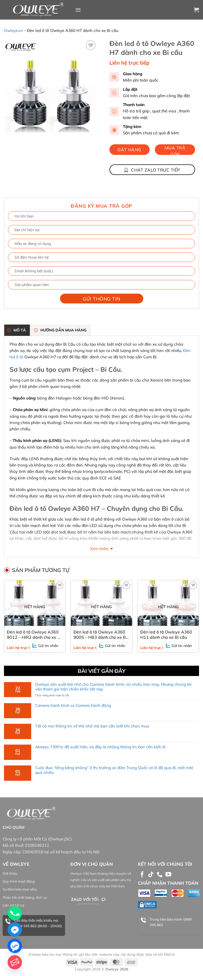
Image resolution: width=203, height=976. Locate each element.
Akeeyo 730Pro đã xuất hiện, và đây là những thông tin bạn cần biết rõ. (100, 747)
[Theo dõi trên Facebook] (142, 875)
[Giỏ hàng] (196, 10)
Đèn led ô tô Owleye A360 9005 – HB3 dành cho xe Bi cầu (100, 634)
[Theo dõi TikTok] (151, 875)
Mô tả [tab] (19, 330)
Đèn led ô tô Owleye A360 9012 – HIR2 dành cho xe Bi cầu (34, 634)
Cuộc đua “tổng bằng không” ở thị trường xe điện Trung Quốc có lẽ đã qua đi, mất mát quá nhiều (114, 770)
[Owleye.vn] (37, 10)
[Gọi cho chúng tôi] (160, 875)
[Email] (15, 962)
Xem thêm (99, 548)
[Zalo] (15, 946)
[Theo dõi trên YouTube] (168, 875)
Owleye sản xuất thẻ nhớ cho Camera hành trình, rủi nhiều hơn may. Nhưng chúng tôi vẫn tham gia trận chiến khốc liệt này (113, 687)
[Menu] (78, 9)
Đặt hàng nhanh (129, 151)
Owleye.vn (13, 30)
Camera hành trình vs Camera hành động (73, 705)
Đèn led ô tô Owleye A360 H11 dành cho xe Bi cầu (166, 634)
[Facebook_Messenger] (15, 929)
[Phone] (15, 913)
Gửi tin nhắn (48, 645)
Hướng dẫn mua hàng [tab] (63, 330)
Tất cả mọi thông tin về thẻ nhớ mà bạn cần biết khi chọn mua (92, 726)
